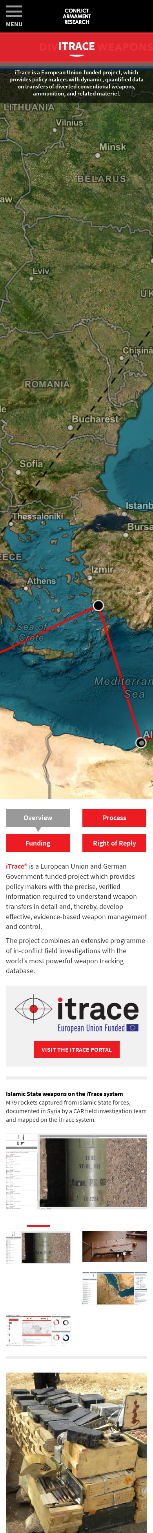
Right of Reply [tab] (114, 842)
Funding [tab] (38, 842)
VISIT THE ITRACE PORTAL (77, 1049)
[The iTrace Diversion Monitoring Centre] (38, 1325)
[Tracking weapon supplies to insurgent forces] (114, 1283)
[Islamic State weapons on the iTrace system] (38, 1242)
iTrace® (16, 866)
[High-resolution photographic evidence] (114, 1241)
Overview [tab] (38, 817)
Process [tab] (114, 817)
